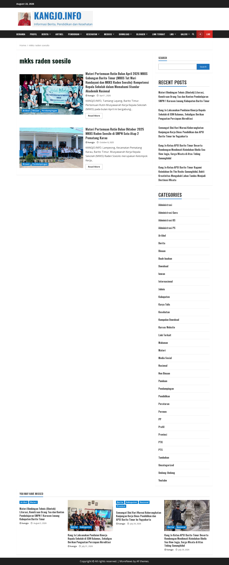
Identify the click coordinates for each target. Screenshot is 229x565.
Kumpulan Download (168, 320)
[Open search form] (193, 34)
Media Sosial (165, 358)
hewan (161, 274)
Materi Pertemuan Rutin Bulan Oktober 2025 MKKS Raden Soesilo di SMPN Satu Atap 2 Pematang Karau (51, 148)
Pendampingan (49, 110)
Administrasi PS (166, 228)
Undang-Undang (166, 473)
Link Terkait (158, 34)
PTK (160, 442)
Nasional (162, 365)
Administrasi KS (166, 220)
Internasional (165, 281)
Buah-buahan (165, 258)
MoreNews (125, 561)
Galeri (184, 34)
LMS (172, 34)
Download (163, 266)
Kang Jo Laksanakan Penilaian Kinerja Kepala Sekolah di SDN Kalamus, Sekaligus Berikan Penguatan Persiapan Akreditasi (181, 114)
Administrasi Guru (168, 213)
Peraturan (163, 404)
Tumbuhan (163, 457)
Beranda (20, 34)
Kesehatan (91, 34)
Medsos (108, 34)
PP (159, 419)
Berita (45, 34)
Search (162, 58)
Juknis (161, 289)
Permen (162, 411)
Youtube (162, 480)
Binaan (35, 110)
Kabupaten (164, 297)
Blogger (140, 34)
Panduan (162, 381)
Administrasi (165, 205)
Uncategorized (166, 465)
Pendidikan (73, 34)
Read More (95, 116)
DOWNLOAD (124, 34)
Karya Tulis (164, 304)
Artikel (59, 34)
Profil (33, 34)
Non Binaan (164, 373)
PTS (160, 450)
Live (208, 34)
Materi (162, 350)
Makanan (163, 343)
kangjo (91, 95)
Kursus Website (166, 327)
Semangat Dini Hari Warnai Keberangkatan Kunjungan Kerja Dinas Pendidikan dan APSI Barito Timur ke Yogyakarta (181, 132)
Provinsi (162, 434)
